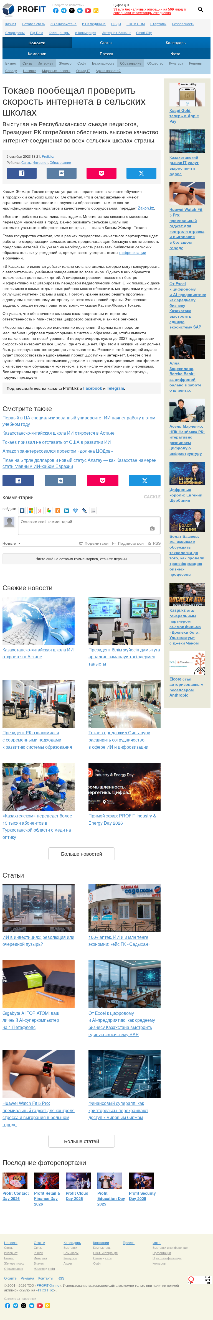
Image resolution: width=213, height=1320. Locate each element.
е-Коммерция (85, 32)
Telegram (115, 388)
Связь (27, 63)
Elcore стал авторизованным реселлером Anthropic (186, 687)
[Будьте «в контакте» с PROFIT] (80, 10)
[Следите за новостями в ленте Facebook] (55, 10)
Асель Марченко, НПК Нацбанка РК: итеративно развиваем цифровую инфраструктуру (187, 439)
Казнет (10, 23)
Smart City (144, 32)
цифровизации (132, 252)
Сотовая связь (33, 23)
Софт (81, 63)
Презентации (162, 1252)
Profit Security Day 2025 (142, 1195)
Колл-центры (59, 32)
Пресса (106, 53)
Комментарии (18, 497)
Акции (68, 1263)
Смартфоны (15, 32)
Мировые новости (56, 70)
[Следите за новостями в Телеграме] (63, 10)
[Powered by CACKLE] (152, 497)
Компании (37, 53)
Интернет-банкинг (116, 32)
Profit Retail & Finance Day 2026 (47, 1198)
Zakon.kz (146, 208)
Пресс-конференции (167, 1258)
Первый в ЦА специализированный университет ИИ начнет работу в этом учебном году (78, 420)
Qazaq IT (83, 70)
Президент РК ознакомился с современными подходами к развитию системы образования (37, 739)
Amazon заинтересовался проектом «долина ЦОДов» (57, 451)
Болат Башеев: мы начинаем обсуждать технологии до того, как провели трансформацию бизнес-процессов (186, 555)
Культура (176, 63)
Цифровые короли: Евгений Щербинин (185, 494)
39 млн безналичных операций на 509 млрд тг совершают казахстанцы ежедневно (149, 11)
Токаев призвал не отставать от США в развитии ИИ (56, 442)
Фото (175, 53)
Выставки (70, 1247)
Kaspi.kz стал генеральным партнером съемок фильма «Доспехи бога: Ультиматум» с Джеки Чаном (185, 626)
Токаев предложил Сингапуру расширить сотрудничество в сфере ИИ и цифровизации (119, 739)
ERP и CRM (135, 23)
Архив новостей (108, 70)
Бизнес (11, 63)
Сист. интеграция (105, 1252)
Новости (37, 42)
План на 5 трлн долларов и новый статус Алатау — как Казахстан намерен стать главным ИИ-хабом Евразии (79, 463)
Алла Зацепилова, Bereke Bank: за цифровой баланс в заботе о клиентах (185, 376)
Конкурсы (70, 1258)
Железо (65, 63)
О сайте (10, 1278)
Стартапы (158, 23)
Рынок (38, 1252)
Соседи (11, 70)
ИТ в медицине (94, 23)
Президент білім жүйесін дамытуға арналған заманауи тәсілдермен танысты (124, 656)
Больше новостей (81, 853)
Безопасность (183, 23)
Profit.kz (48, 156)
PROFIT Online (48, 1285)
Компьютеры (102, 1247)
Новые (9, 543)
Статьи (106, 42)
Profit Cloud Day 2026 (77, 1195)
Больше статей (81, 1141)
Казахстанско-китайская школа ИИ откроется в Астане (58, 433)
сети (108, 1258)
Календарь (176, 42)
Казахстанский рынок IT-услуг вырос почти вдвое (184, 165)
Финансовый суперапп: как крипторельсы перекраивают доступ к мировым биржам (118, 1110)
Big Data (36, 32)
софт (22, 1263)
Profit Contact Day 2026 (15, 1195)
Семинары (71, 1252)
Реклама (27, 1278)
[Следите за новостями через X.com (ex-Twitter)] (72, 10)
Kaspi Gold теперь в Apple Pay (184, 116)
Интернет (45, 63)
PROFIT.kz (46, 1290)
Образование (130, 63)
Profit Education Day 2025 (111, 1198)
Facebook (92, 388)
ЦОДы (116, 23)
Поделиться (95, 543)
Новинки (29, 70)
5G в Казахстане (63, 23)
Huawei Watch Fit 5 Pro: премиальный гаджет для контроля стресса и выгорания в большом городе (186, 228)
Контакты (45, 1278)
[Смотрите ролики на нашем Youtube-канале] (88, 10)
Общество (155, 63)
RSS (156, 543)
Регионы (195, 63)
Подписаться (130, 543)
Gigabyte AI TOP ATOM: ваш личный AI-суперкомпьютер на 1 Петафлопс (30, 1020)
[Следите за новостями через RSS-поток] (96, 10)
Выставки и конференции (170, 1247)
